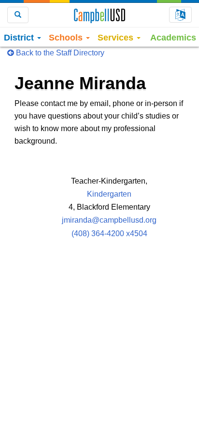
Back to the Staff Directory (59, 53)
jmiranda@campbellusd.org (109, 220)
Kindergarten (109, 194)
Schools (67, 37)
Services (117, 37)
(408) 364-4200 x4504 (109, 233)
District (20, 37)
